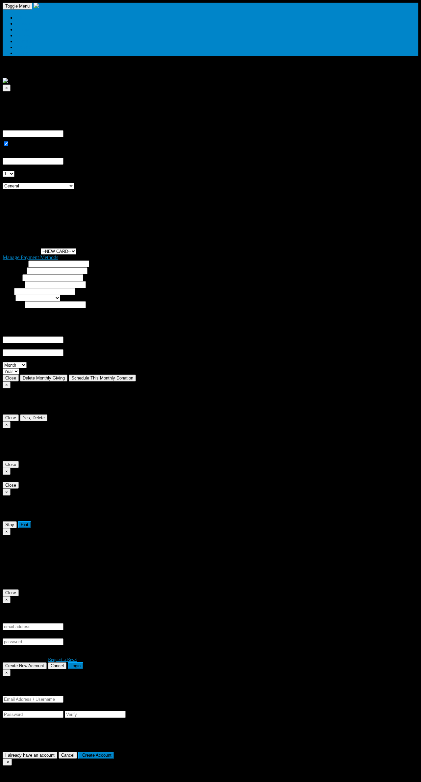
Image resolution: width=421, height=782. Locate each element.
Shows (23, 35)
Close (10, 378)
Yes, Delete (34, 417)
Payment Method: (21, 251)
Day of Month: (18, 167)
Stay (9, 524)
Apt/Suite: (13, 284)
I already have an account (30, 755)
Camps (23, 29)
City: (8, 291)
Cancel (57, 665)
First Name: (15, 263)
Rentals (23, 41)
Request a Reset (62, 659)
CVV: (9, 346)
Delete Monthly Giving (44, 378)
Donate (23, 47)
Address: (12, 277)
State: (8, 298)
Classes (23, 23)
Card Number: (18, 333)
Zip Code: (13, 304)
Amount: (12, 127)
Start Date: (14, 155)
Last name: (14, 270)
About (22, 17)
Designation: (16, 180)
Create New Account (24, 665)
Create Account (96, 755)
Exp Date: (13, 359)
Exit (24, 524)
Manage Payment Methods (30, 257)
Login (75, 665)
